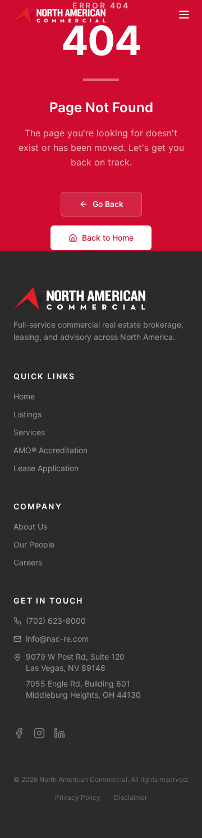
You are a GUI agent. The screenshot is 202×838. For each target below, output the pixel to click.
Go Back (108, 204)
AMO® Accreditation (50, 450)
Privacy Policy (77, 797)
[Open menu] (184, 15)
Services (29, 432)
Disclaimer (130, 797)
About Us (30, 526)
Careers (27, 562)
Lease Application (46, 468)
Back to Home (108, 237)
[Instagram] (39, 733)
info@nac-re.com (57, 638)
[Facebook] (19, 733)
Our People (33, 544)
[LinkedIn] (59, 733)
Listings (27, 414)
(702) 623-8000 (56, 620)
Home (24, 396)
